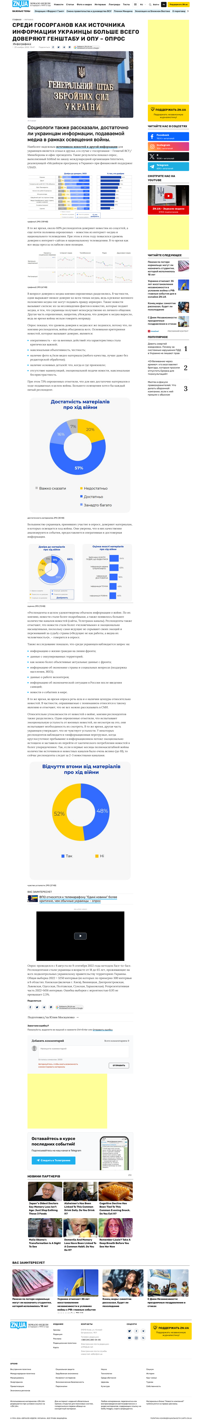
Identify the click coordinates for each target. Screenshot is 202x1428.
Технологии (106, 1373)
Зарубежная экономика (67, 1373)
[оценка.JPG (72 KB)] (80, 602)
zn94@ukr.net (87, 1347)
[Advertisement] (67, 1101)
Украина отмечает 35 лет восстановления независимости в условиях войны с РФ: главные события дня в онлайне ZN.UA (162, 289)
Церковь (105, 1382)
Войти (156, 4)
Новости (58, 4)
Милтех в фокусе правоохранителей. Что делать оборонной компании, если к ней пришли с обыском (162, 388)
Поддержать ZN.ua (179, 4)
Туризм (149, 1382)
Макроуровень (17, 1378)
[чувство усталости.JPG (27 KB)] (80, 881)
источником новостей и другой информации (86, 146)
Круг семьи (151, 1378)
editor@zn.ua (96, 1354)
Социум (150, 1369)
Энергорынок (16, 1382)
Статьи (70, 4)
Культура (105, 1386)
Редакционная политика (64, 1343)
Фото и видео (84, 4)
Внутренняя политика (20, 1369)
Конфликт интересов (65, 1378)
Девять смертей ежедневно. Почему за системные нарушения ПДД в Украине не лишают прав (164, 348)
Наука (104, 1369)
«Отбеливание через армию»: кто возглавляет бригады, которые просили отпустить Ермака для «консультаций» (164, 367)
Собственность (153, 1386)
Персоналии (61, 1386)
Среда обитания (108, 1378)
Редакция (57, 1334)
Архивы (56, 1330)
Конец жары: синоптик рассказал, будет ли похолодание (162, 306)
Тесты (126, 4)
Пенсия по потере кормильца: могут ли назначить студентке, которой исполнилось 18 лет (161, 268)
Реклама (57, 1339)
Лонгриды (114, 4)
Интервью (100, 4)
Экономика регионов (20, 1390)
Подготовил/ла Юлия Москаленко (51, 1017)
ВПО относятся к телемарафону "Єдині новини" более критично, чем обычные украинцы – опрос (78, 899)
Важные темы (21, 11)
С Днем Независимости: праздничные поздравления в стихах (162, 320)
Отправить (119, 1065)
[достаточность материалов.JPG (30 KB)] (80, 514)
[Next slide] (187, 11)
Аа (164, 4)
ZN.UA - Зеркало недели (168, 208)
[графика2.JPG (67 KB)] (80, 283)
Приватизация (17, 1386)
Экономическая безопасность (70, 1382)
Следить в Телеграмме (55, 1160)
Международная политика (22, 1373)
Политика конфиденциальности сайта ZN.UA (171, 1418)
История (150, 1373)
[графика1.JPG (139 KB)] (80, 217)
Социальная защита (65, 1369)
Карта (56, 1347)
